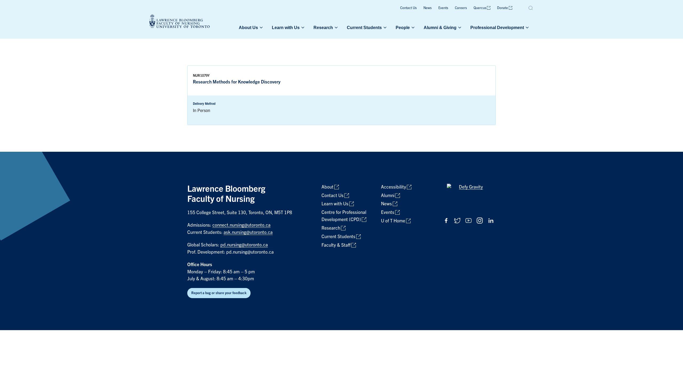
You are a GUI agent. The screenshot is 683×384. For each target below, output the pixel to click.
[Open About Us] (260, 27)
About (327, 187)
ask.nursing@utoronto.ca (248, 232)
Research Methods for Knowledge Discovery (236, 82)
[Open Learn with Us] (302, 27)
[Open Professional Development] (526, 27)
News (427, 8)
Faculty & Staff (336, 245)
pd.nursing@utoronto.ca (244, 245)
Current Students (364, 27)
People (403, 27)
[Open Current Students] (384, 27)
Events (443, 8)
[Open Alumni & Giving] (459, 27)
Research (323, 27)
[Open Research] (335, 27)
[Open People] (412, 27)
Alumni (388, 195)
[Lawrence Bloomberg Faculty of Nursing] (179, 22)
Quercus (480, 8)
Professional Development (497, 27)
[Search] (531, 8)
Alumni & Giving (440, 27)
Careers (461, 8)
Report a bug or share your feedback (219, 293)
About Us (248, 27)
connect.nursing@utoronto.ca (241, 225)
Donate (502, 8)
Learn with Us (286, 27)
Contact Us (408, 8)
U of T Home (393, 221)
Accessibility (393, 187)
